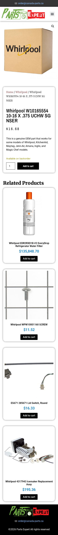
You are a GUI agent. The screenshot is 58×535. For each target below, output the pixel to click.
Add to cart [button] (29, 258)
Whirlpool (21, 92)
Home (9, 92)
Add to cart (28, 166)
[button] (52, 14)
